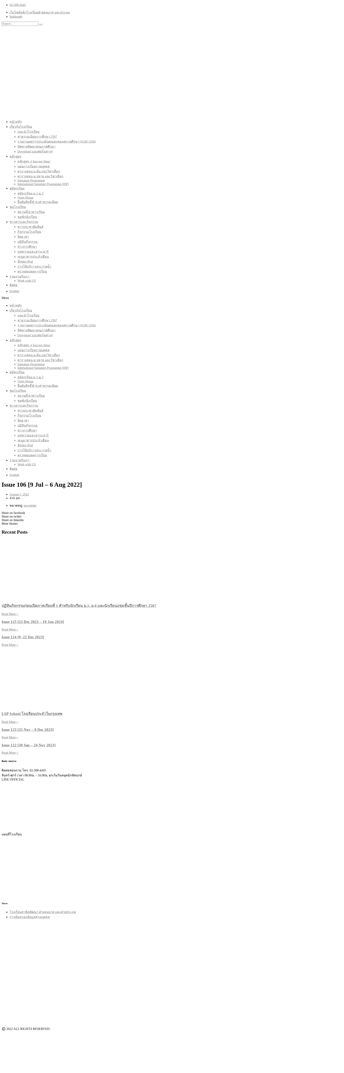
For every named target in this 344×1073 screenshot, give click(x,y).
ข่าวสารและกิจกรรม (24, 222)
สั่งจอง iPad (25, 261)
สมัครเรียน (17, 188)
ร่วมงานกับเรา (19, 276)
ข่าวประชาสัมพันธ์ (30, 226)
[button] (172, 298)
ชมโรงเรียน (18, 207)
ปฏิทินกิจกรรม (28, 241)
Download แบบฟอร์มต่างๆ (35, 151)
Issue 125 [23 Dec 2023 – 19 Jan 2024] (33, 622)
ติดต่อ (14, 285)
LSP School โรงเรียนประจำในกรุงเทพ (32, 714)
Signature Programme (31, 180)
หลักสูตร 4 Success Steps (34, 161)
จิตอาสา (23, 236)
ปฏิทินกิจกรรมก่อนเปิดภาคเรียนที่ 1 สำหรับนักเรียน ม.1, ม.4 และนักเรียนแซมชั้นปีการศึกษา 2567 (79, 606)
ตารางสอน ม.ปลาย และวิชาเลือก (40, 176)
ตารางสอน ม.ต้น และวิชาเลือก (39, 171)
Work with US (27, 280)
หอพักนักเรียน (27, 217)
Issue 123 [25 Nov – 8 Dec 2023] (28, 730)
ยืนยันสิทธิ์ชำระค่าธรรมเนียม (38, 202)
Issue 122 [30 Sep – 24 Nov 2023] (29, 745)
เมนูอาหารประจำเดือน (33, 256)
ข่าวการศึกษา (27, 246)
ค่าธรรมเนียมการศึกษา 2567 (37, 136)
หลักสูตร (16, 156)
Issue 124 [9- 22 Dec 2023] (23, 637)
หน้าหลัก (16, 121)
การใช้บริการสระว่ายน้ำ (34, 266)
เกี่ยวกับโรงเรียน (21, 126)
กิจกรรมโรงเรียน (29, 231)
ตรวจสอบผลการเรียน (32, 271)
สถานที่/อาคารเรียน (31, 212)
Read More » (10, 614)
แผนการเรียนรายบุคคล (34, 166)
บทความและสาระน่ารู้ (33, 251)
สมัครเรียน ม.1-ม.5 (30, 193)
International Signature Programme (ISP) (43, 184)
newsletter (30, 505)
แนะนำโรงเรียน (28, 131)
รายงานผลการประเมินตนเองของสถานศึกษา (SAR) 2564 (57, 141)
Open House (25, 197)
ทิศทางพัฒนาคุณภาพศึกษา (37, 146)
